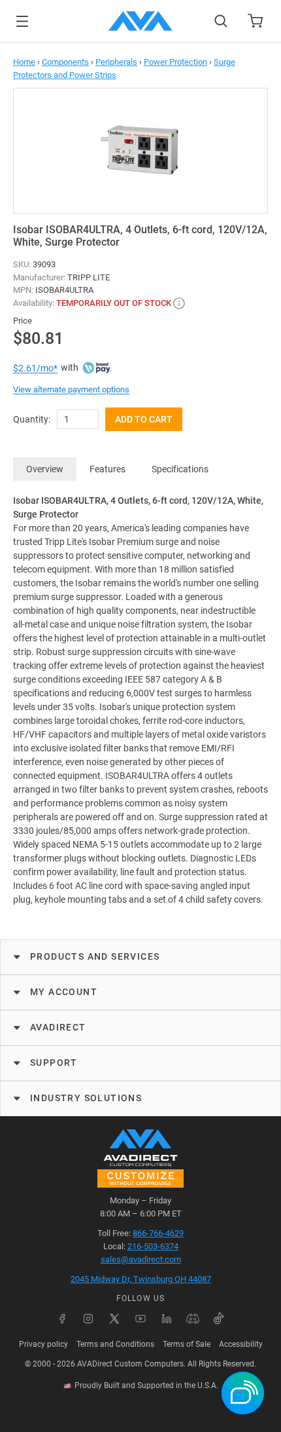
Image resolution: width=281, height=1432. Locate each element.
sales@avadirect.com (141, 1259)
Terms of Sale (186, 1344)
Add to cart (144, 419)
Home (24, 62)
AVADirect (58, 1027)
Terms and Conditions (115, 1344)
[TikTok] (219, 1319)
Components (65, 62)
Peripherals (116, 62)
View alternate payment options (71, 389)
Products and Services (94, 956)
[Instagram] (88, 1319)
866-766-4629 (158, 1233)
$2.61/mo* (35, 368)
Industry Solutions (86, 1098)
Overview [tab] (44, 469)
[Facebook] (62, 1319)
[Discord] (193, 1319)
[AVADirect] (140, 21)
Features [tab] (107, 469)
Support (54, 1062)
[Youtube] (140, 1319)
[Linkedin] (167, 1319)
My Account (63, 992)
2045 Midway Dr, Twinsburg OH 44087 (141, 1279)
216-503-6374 (152, 1246)
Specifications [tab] (180, 469)
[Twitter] (114, 1319)
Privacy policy (43, 1344)
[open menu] (22, 21)
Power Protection (175, 62)
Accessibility (241, 1344)
